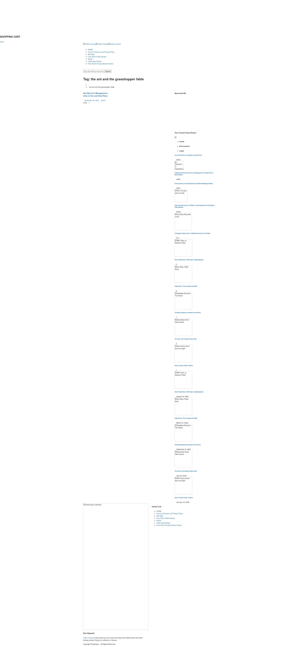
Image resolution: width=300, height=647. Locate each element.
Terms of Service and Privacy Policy (101, 52)
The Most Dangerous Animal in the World (188, 313)
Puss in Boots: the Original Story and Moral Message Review (194, 184)
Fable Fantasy (88, 638)
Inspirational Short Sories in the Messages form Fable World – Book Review (194, 174)
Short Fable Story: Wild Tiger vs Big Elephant (189, 260)
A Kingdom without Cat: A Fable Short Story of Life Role (192, 233)
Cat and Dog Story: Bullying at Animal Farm (188, 155)
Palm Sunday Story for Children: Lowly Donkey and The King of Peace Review (195, 206)
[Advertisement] (70, 16)
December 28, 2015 (91, 100)
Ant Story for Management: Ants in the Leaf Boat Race (95, 94)
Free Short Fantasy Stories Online (100, 63)
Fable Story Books (94, 61)
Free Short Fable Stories (97, 56)
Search (108, 71)
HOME (90, 49)
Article (90, 59)
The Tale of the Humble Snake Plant (186, 339)
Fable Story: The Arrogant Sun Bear (186, 286)
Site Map (91, 54)
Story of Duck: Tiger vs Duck (184, 365)
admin (103, 100)
